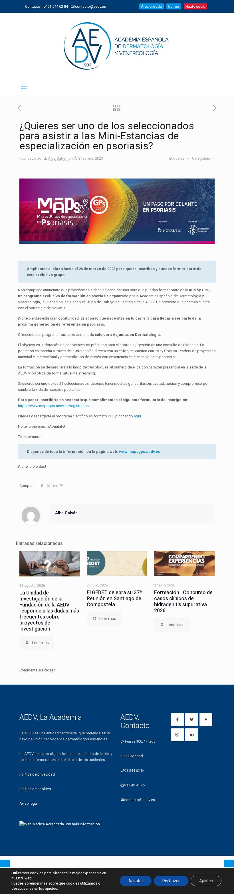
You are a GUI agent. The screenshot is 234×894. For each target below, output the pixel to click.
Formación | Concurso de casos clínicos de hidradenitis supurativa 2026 (183, 601)
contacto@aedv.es (90, 6)
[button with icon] (177, 719)
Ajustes (206, 881)
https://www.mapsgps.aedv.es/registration (53, 406)
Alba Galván (58, 158)
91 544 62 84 (57, 6)
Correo (173, 6)
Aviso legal (28, 803)
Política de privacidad (37, 774)
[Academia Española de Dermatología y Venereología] (117, 46)
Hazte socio (195, 6)
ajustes (51, 888)
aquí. (138, 416)
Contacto (32, 6)
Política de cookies (35, 789)
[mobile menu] (24, 87)
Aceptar (135, 881)
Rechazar (171, 881)
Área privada (151, 6)
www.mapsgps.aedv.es (139, 451)
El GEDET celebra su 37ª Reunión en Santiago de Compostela (114, 598)
